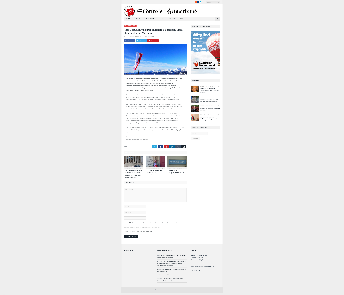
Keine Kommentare (149, 36)
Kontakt (162, 19)
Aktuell (128, 19)
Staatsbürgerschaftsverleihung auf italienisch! (210, 109)
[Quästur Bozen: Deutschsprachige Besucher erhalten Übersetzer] (177, 162)
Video (138, 19)
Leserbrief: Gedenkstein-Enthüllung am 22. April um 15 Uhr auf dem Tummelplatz (209, 119)
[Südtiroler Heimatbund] (161, 10)
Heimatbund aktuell (130, 25)
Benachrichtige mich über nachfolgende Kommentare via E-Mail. (142, 227)
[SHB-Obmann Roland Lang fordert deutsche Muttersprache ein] (155, 162)
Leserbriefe (195, 81)
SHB (127, 36)
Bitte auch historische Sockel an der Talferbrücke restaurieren (209, 100)
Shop (181, 19)
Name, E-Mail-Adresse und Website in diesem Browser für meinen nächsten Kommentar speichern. (152, 223)
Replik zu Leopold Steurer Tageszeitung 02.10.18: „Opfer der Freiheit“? (209, 90)
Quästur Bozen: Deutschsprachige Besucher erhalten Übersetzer (176, 172)
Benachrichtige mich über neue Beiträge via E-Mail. (138, 231)
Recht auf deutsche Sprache (170, 275)
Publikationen (149, 19)
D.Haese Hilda (160, 269)
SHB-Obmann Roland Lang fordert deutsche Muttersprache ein (154, 172)
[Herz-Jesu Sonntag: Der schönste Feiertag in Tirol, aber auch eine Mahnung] (155, 59)
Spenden (172, 19)
